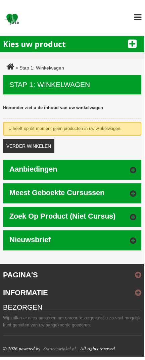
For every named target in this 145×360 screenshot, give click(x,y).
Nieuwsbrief (30, 239)
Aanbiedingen (33, 169)
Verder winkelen (28, 146)
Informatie (25, 292)
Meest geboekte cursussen (56, 192)
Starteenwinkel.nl (59, 348)
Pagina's (20, 275)
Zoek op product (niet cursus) (62, 216)
